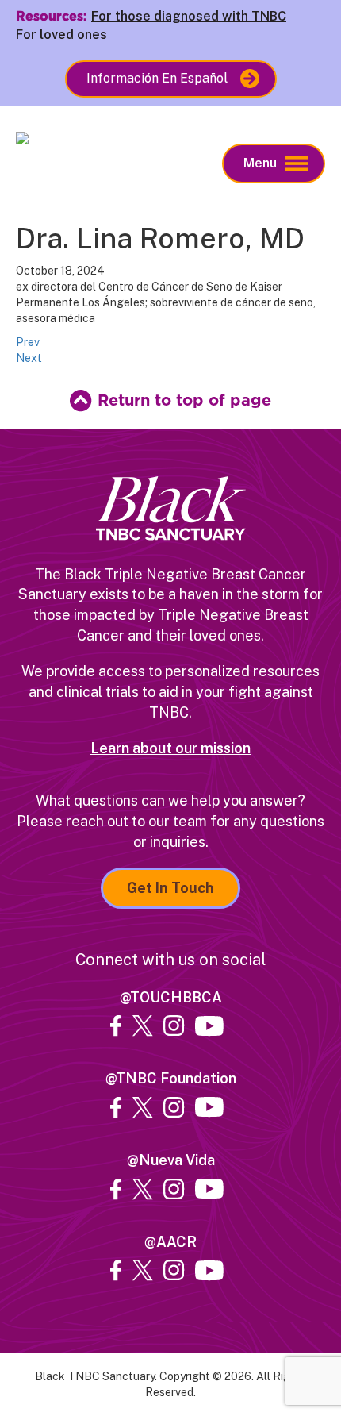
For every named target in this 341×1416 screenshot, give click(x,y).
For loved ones (61, 34)
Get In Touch (170, 887)
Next (29, 358)
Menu (260, 163)
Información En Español (157, 78)
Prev (28, 342)
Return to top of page (184, 401)
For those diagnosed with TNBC (188, 16)
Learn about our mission (170, 748)
